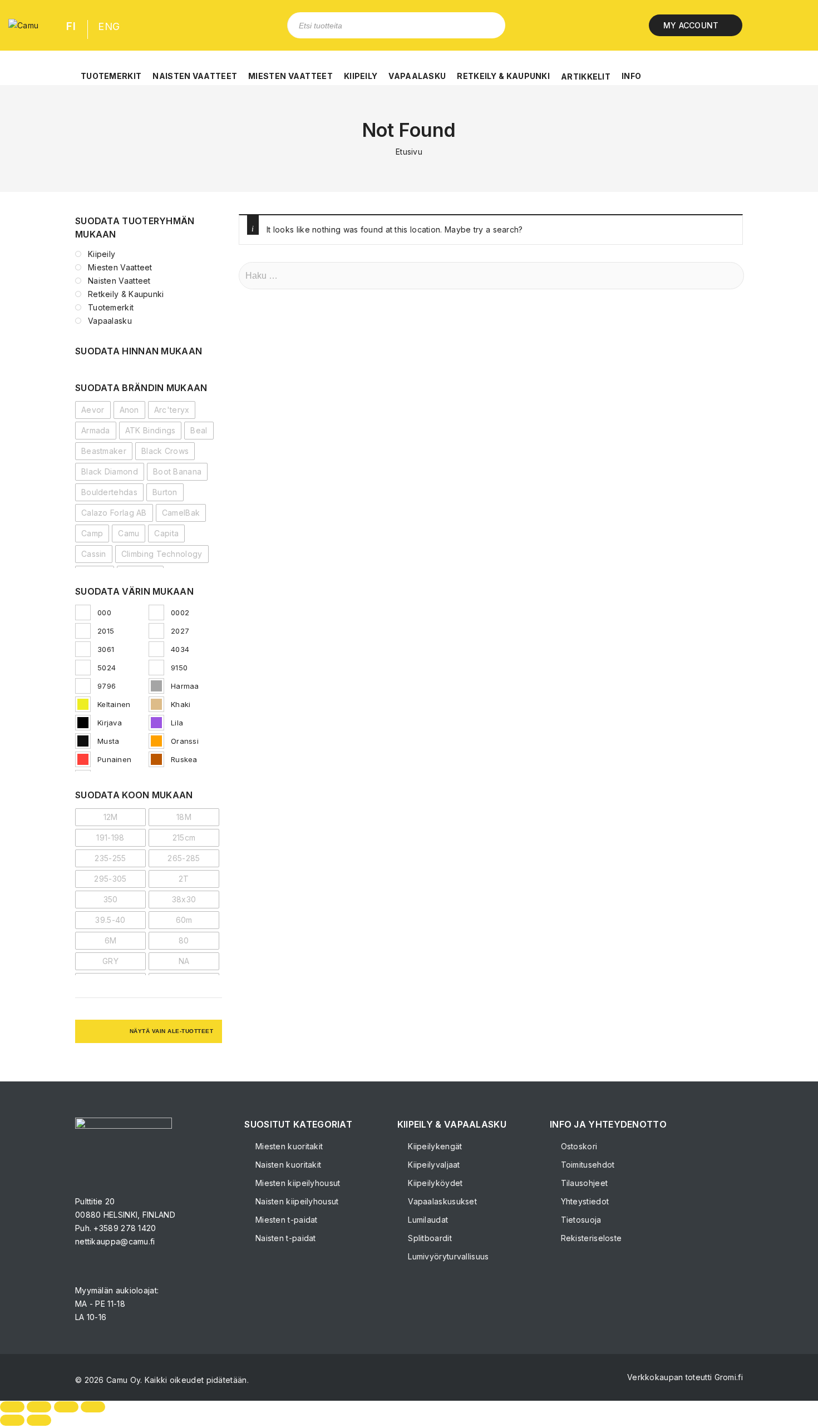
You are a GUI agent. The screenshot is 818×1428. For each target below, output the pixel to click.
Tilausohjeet (583, 1183)
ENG (109, 26)
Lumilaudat (427, 1219)
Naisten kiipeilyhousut (295, 1201)
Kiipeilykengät (434, 1146)
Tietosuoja (579, 1219)
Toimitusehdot (586, 1164)
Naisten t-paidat (284, 1238)
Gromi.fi (728, 1377)
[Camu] (23, 25)
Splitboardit (429, 1238)
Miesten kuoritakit (288, 1146)
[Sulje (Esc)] (93, 1406)
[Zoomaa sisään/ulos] (12, 1406)
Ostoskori (577, 1146)
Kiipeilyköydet (434, 1183)
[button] (111, 70)
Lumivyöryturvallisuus (447, 1256)
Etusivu (409, 151)
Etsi (488, 25)
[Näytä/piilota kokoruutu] (39, 1406)
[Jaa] (66, 1406)
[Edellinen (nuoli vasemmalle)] (12, 1420)
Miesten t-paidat (285, 1219)
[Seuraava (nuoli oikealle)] (39, 1420)
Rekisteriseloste (590, 1238)
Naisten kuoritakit (287, 1164)
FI (71, 26)
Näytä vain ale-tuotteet (172, 1031)
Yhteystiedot (583, 1201)
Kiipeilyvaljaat (433, 1164)
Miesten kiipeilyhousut (296, 1183)
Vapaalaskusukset (441, 1201)
